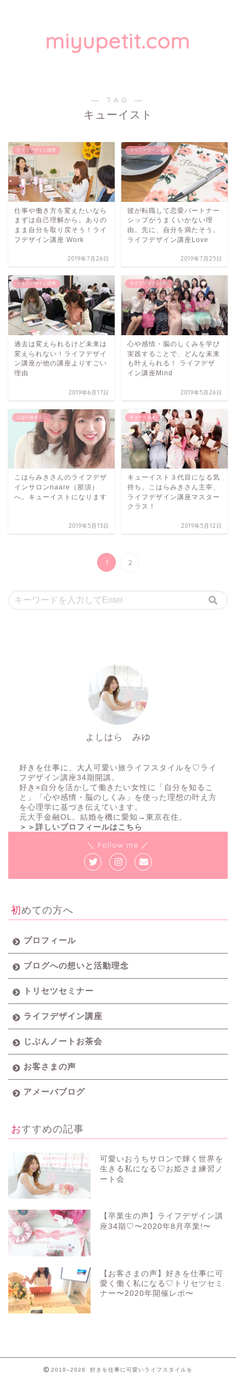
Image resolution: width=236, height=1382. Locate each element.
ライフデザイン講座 (63, 1015)
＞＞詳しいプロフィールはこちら (81, 827)
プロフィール (50, 940)
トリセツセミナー (59, 990)
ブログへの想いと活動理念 (76, 965)
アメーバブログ (54, 1091)
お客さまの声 (50, 1066)
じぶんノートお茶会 (63, 1041)
